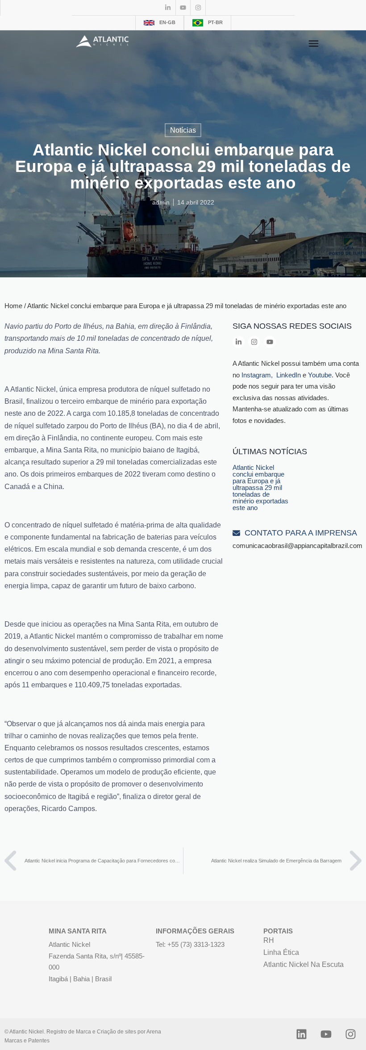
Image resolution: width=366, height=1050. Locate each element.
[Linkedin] (301, 1034)
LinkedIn (288, 375)
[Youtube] (183, 7)
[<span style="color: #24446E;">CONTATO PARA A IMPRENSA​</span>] (236, 533)
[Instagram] (198, 7)
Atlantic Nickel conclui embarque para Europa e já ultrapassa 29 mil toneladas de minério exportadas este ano (260, 487)
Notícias (183, 130)
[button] (313, 44)
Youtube (320, 375)
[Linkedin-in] (168, 7)
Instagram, (257, 375)
